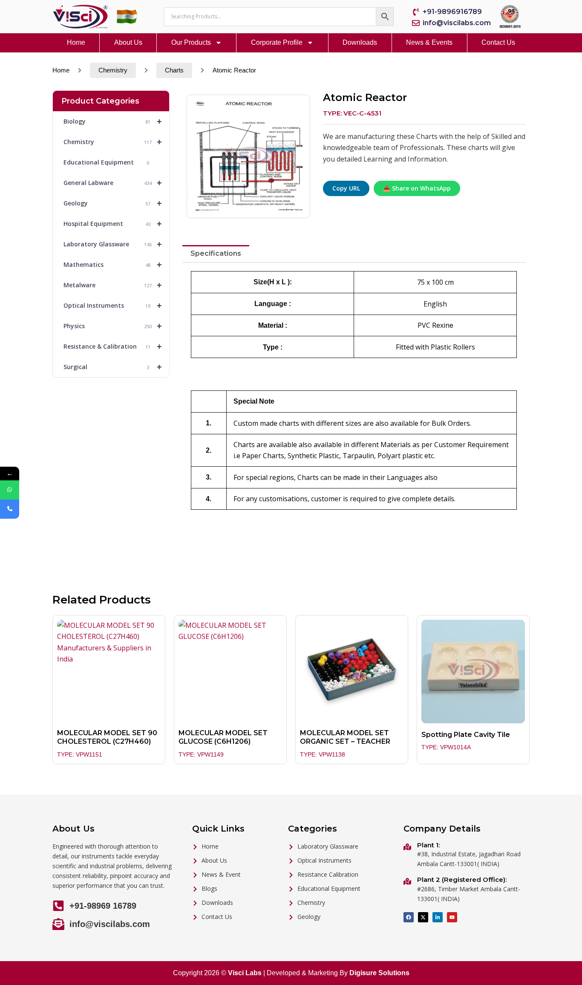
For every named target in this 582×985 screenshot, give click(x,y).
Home (76, 42)
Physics (112, 326)
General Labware (112, 183)
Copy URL (346, 188)
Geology (112, 203)
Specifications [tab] (215, 253)
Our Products (191, 42)
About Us (128, 42)
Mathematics (112, 264)
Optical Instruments (112, 305)
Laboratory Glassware (112, 244)
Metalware (112, 285)
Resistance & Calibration (112, 346)
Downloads (360, 42)
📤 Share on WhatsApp (417, 188)
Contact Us (498, 42)
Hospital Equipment (112, 223)
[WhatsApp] (9, 490)
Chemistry (112, 70)
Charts (174, 70)
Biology (112, 121)
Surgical (112, 367)
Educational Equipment (106, 162)
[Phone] (9, 509)
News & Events (429, 42)
